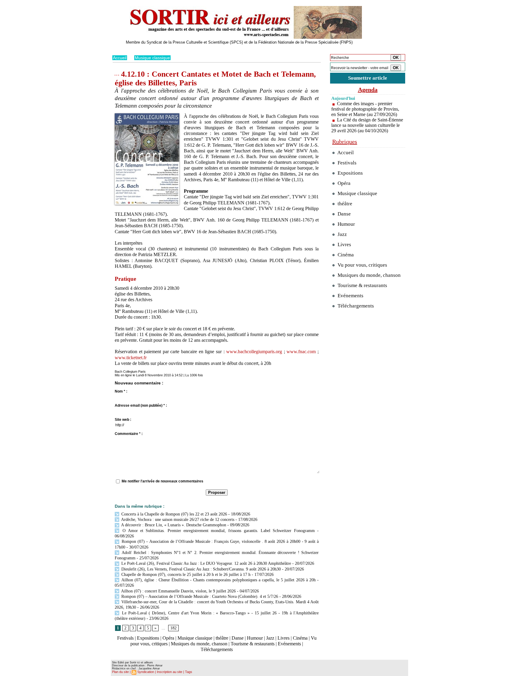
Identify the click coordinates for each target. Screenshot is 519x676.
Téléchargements (217, 649)
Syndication (145, 672)
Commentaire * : (129, 434)
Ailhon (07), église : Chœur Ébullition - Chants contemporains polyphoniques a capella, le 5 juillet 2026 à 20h (218, 580)
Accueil (119, 57)
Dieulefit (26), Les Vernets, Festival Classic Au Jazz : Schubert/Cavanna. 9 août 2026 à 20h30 (200, 569)
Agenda (368, 89)
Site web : (123, 420)
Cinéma (300, 638)
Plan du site (120, 672)
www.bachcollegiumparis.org (254, 351)
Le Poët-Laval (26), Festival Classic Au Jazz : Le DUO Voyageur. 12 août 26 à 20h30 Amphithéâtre (205, 563)
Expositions (148, 638)
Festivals (125, 638)
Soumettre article (367, 78)
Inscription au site (169, 672)
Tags (188, 672)
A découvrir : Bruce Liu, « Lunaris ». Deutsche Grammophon (173, 525)
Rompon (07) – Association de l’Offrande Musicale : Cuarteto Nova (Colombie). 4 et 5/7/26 (199, 596)
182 (173, 628)
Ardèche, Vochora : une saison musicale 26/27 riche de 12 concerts (177, 519)
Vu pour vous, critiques (361, 265)
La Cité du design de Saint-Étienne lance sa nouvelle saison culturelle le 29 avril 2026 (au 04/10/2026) (367, 125)
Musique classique (152, 57)
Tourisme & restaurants (253, 643)
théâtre (222, 638)
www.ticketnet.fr (131, 357)
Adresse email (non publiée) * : (141, 405)
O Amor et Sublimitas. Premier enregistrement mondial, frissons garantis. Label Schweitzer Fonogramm (217, 530)
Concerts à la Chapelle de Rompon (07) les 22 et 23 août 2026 (173, 514)
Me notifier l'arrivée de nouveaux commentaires (162, 481)
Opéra (168, 638)
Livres (284, 638)
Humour (255, 638)
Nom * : (121, 391)
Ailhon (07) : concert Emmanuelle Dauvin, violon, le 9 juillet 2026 (178, 591)
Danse (238, 638)
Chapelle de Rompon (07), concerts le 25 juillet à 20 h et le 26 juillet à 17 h (185, 574)
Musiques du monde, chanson (199, 643)
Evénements (289, 643)
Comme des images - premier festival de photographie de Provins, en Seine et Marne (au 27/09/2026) (365, 109)
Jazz (270, 638)
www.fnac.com (301, 351)
